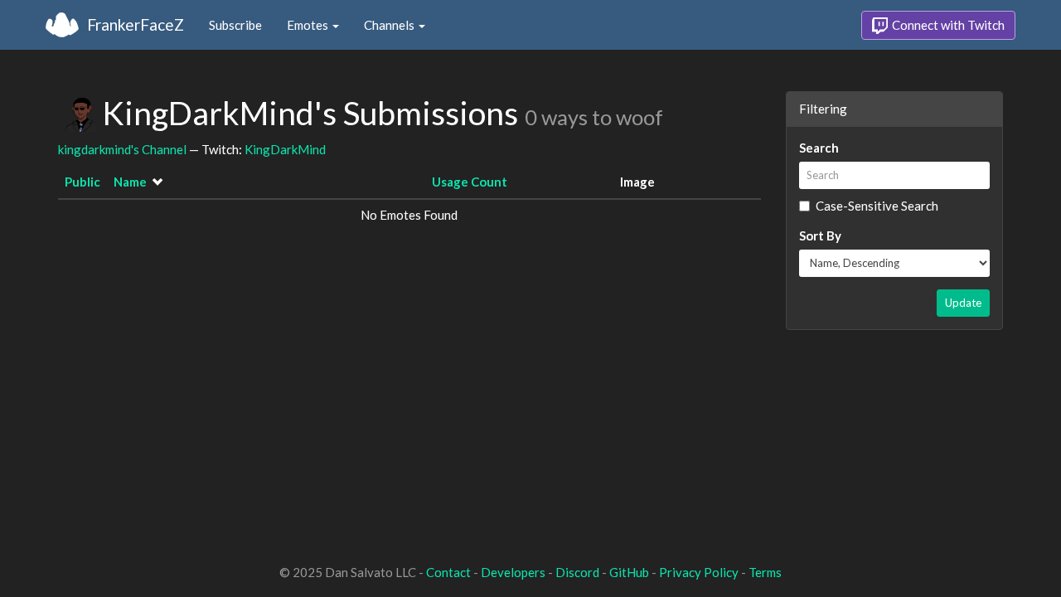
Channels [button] (390, 24)
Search (819, 147)
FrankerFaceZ (135, 24)
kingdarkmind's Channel (122, 149)
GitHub (629, 572)
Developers (513, 572)
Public (82, 181)
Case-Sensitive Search (877, 205)
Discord (577, 572)
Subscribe (235, 24)
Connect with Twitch (947, 24)
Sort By (820, 235)
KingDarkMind (285, 149)
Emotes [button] (309, 24)
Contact (448, 572)
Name (130, 181)
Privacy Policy (699, 572)
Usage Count (469, 181)
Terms (765, 572)
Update (963, 302)
